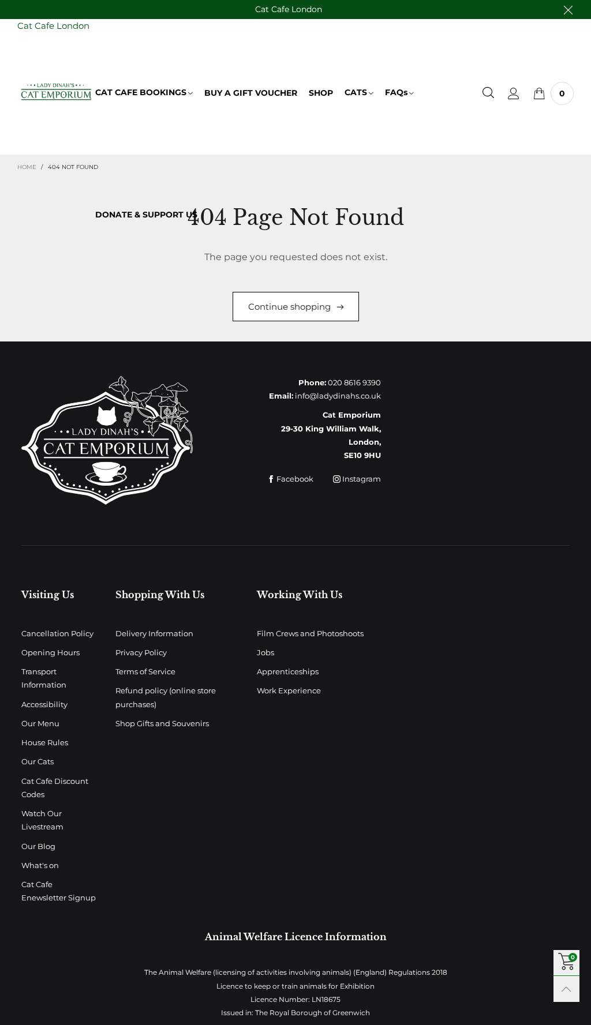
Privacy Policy (141, 652)
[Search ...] (488, 93)
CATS (356, 92)
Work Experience (289, 690)
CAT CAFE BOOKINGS (140, 92)
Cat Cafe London (288, 9)
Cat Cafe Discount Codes (54, 787)
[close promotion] (568, 9)
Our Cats (37, 761)
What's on (40, 865)
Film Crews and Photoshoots (310, 633)
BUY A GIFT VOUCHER (250, 93)
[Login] (513, 93)
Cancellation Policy (57, 633)
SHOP (321, 93)
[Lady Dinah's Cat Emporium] (56, 91)
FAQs (396, 92)
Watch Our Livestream (42, 820)
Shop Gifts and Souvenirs (162, 723)
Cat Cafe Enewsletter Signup (58, 891)
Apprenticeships (288, 671)
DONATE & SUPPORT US (146, 214)
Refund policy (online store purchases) (165, 697)
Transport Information (43, 678)
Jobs (265, 652)
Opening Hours (50, 652)
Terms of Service (145, 671)
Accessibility (44, 704)
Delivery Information (154, 633)
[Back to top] (566, 989)
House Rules (44, 742)
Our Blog (38, 846)
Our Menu (40, 723)
